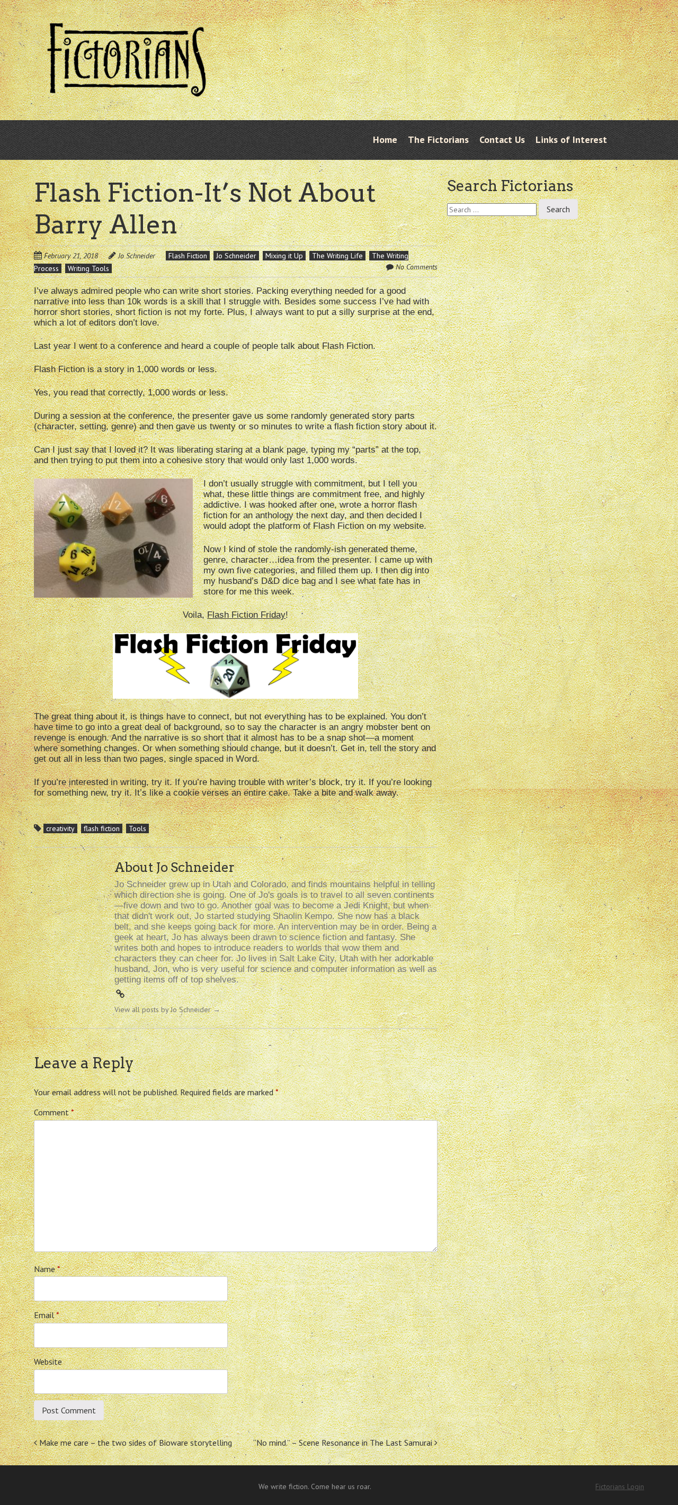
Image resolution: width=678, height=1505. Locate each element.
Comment (54, 1112)
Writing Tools (88, 268)
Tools (137, 828)
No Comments (417, 267)
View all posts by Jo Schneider (167, 1009)
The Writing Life (337, 255)
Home (385, 139)
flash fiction (102, 828)
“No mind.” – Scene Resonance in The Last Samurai (343, 1442)
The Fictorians (438, 139)
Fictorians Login (619, 1486)
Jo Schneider (136, 255)
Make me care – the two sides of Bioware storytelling (134, 1442)
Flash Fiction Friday (246, 615)
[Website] (120, 994)
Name (47, 1269)
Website (48, 1361)
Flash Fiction (187, 255)
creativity (60, 828)
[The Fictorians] (126, 88)
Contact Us (502, 139)
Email (46, 1315)
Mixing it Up (284, 255)
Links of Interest (571, 139)
